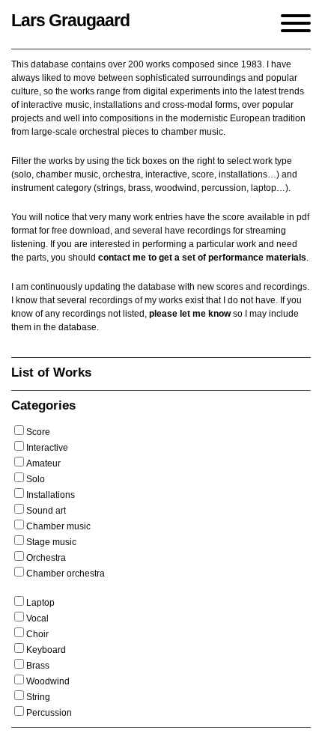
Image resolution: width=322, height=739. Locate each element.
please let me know (190, 313)
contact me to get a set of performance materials (202, 257)
